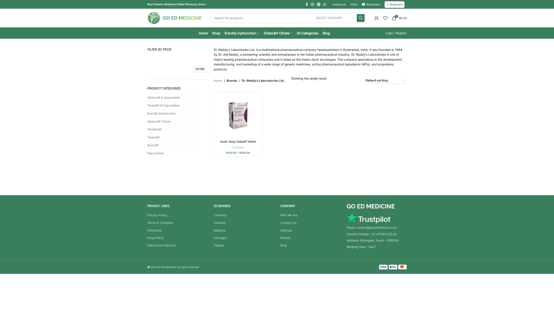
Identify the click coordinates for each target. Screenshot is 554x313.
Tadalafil (153, 137)
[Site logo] (174, 17)
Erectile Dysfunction (161, 113)
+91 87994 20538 (383, 234)
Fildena (219, 245)
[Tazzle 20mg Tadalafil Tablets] (238, 116)
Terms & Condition (160, 223)
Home (218, 80)
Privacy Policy (157, 215)
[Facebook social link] (307, 4)
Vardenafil (154, 129)
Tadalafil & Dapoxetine (163, 105)
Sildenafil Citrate (159, 121)
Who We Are (289, 215)
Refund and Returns (161, 245)
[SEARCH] (361, 18)
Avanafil (152, 145)
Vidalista (220, 223)
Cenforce (220, 215)
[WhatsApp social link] (325, 4)
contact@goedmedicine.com (376, 227)
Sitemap (286, 230)
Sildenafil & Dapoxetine (163, 97)
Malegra (219, 230)
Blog (283, 245)
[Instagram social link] (312, 4)
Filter (200, 69)
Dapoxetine (155, 153)
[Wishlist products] (385, 18)
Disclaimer (154, 230)
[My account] (376, 18)
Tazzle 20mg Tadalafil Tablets (238, 142)
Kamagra (220, 238)
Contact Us (288, 223)
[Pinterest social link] (318, 4)
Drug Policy (155, 238)
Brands (285, 238)
